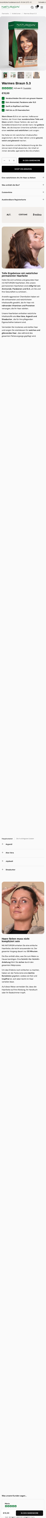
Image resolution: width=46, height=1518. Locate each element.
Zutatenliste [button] (7, 192)
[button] (32, 7)
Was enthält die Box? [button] (11, 185)
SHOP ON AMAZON (23, 169)
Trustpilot (27, 88)
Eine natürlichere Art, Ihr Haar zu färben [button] (19, 178)
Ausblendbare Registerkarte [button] (14, 200)
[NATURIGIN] (11, 7)
